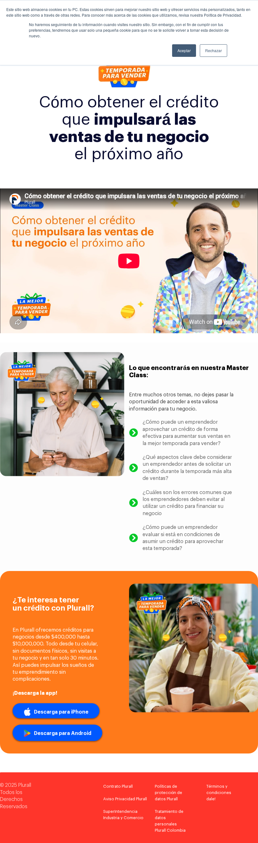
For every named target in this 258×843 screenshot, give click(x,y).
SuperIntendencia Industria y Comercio (123, 814)
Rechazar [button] (213, 50)
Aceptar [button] (184, 50)
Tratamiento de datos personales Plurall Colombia (170, 820)
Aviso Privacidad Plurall (125, 799)
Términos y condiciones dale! (218, 792)
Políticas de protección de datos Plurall (168, 792)
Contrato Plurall (118, 786)
